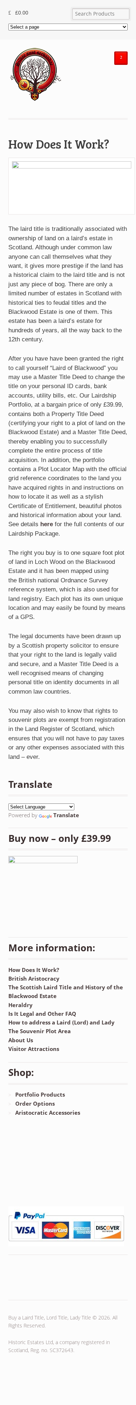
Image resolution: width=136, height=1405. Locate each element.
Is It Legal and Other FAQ (42, 1013)
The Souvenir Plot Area (39, 1031)
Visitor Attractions (33, 1048)
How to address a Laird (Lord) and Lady (61, 1022)
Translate (66, 815)
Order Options (35, 1103)
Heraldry (20, 1005)
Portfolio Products (40, 1094)
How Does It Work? (33, 969)
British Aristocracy (33, 978)
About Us (20, 1040)
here (46, 524)
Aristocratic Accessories (47, 1112)
